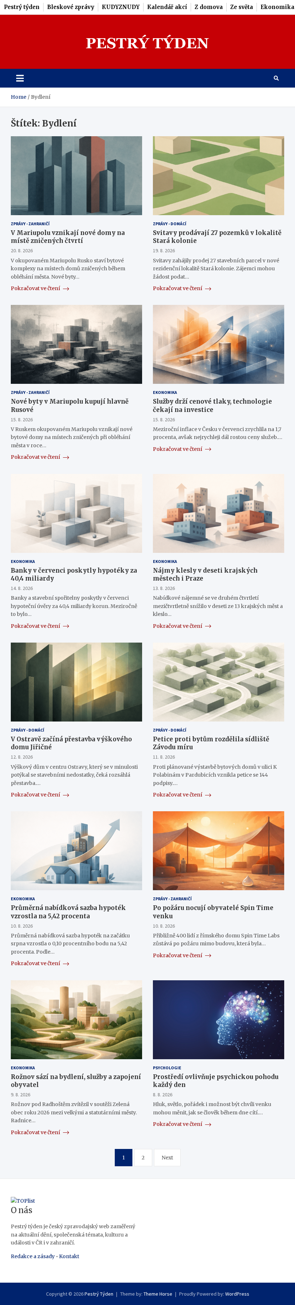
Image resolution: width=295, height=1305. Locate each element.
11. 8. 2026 (164, 757)
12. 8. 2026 (22, 757)
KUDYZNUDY (121, 7)
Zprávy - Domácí (169, 223)
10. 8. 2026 (22, 926)
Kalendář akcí (167, 7)
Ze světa (241, 7)
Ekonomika (277, 7)
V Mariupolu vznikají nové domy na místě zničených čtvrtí (68, 237)
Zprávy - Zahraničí (30, 223)
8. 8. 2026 (162, 1094)
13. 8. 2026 (164, 588)
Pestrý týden (22, 7)
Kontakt (69, 1256)
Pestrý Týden (99, 1294)
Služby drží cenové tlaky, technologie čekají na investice (212, 405)
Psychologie (167, 1067)
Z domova (209, 7)
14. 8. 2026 (22, 588)
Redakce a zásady (33, 1256)
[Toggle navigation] (20, 78)
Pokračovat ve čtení (36, 288)
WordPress (237, 1294)
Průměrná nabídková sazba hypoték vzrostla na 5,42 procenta (68, 912)
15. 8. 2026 (22, 419)
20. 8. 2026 (22, 250)
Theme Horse (158, 1294)
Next (167, 1157)
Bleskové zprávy (70, 7)
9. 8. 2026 (20, 1094)
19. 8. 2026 (164, 250)
